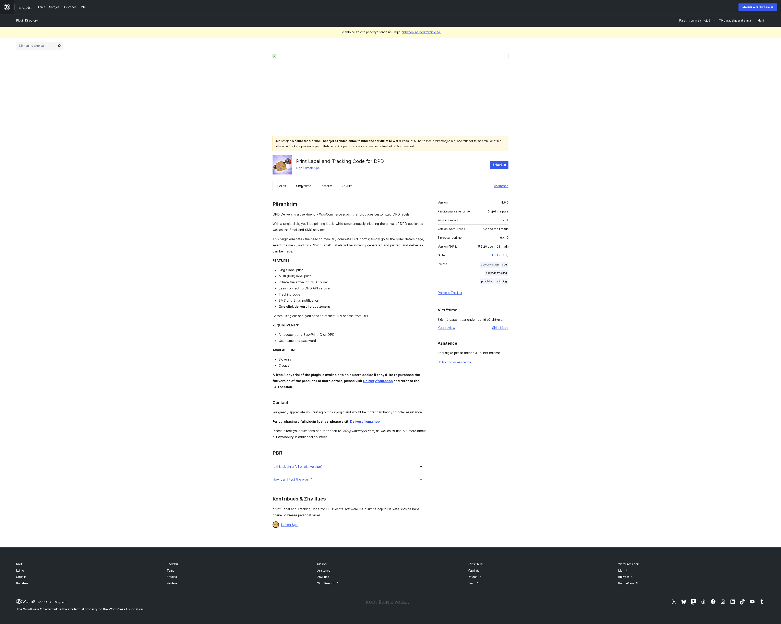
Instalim (326, 186)
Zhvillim (347, 186)
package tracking (496, 272)
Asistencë (501, 186)
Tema (170, 570)
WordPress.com (630, 564)
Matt (623, 570)
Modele (172, 583)
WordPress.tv (328, 583)
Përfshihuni (475, 564)
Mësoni (322, 564)
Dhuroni (475, 576)
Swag (473, 583)
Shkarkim (499, 164)
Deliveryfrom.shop (378, 381)
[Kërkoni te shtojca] (59, 46)
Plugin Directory (27, 20)
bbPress (625, 576)
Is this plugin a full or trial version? (298, 467)
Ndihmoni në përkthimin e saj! (421, 32)
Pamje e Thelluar (450, 293)
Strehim (21, 576)
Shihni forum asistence (454, 362)
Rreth (20, 564)
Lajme (20, 570)
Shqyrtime (303, 186)
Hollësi (282, 186)
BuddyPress (628, 583)
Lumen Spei (311, 168)
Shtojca (172, 576)
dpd (504, 264)
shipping (501, 281)
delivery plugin (490, 264)
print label (487, 281)
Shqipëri (60, 602)
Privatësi (22, 583)
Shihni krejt (500, 328)
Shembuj (172, 564)
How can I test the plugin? (292, 479)
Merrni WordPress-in (757, 7)
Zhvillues (323, 576)
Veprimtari (474, 570)
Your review (446, 328)
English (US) (500, 255)
